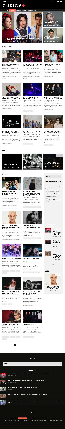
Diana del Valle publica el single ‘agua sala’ (11, 292)
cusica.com (6, 1)
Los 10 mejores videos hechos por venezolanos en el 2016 (57, 254)
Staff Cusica (7, 167)
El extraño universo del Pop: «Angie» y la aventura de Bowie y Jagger (32, 163)
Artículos (12, 10)
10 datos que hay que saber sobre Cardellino (11, 98)
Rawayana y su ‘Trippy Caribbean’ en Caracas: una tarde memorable (57, 231)
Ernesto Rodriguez (29, 166)
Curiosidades (25, 206)
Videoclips (14, 205)
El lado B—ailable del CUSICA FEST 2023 (31, 98)
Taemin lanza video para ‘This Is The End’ (11, 325)
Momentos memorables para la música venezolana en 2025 (10, 66)
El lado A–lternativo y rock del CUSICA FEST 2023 (53, 98)
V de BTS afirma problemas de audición (31, 226)
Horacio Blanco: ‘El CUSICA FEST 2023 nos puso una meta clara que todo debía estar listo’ (11, 132)
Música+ (18, 10)
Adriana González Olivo (29, 100)
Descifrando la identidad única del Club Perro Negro (32, 66)
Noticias (5, 10)
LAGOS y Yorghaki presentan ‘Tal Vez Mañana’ (9, 193)
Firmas (5, 150)
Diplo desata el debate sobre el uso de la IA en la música (11, 227)
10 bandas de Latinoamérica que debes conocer (24, 387)
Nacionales (15, 76)
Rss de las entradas (53, 181)
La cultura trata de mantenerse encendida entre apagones (51, 163)
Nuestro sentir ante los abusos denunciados (12, 165)
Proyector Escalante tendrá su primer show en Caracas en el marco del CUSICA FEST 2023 (52, 132)
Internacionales (36, 76)
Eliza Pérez (5, 68)
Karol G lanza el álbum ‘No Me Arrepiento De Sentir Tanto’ (31, 293)
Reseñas (24, 10)
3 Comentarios (57, 236)
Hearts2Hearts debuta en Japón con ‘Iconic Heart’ (11, 259)
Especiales (7, 47)
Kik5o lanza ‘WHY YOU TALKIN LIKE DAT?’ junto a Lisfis (32, 260)
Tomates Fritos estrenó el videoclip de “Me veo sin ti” (56, 243)
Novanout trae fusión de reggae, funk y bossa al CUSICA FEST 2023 (32, 131)
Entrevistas (32, 10)
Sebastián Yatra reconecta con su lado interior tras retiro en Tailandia (31, 193)
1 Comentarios (57, 259)
